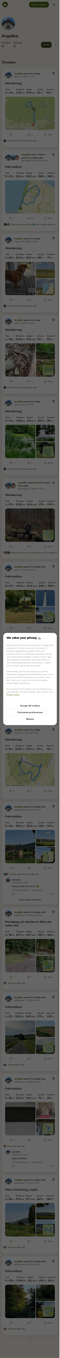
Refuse (30, 719)
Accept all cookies (30, 705)
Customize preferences (30, 712)
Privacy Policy (13, 695)
